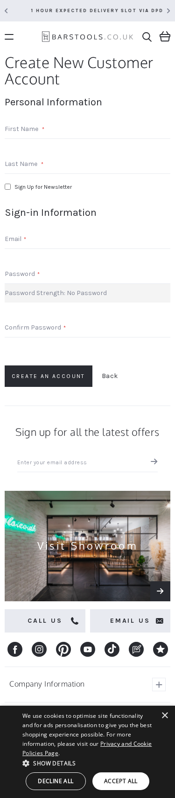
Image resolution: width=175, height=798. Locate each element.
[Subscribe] (152, 463)
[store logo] (87, 38)
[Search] (147, 37)
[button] (87, 762)
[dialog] (87, 752)
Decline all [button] (55, 781)
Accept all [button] (121, 781)
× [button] (164, 715)
